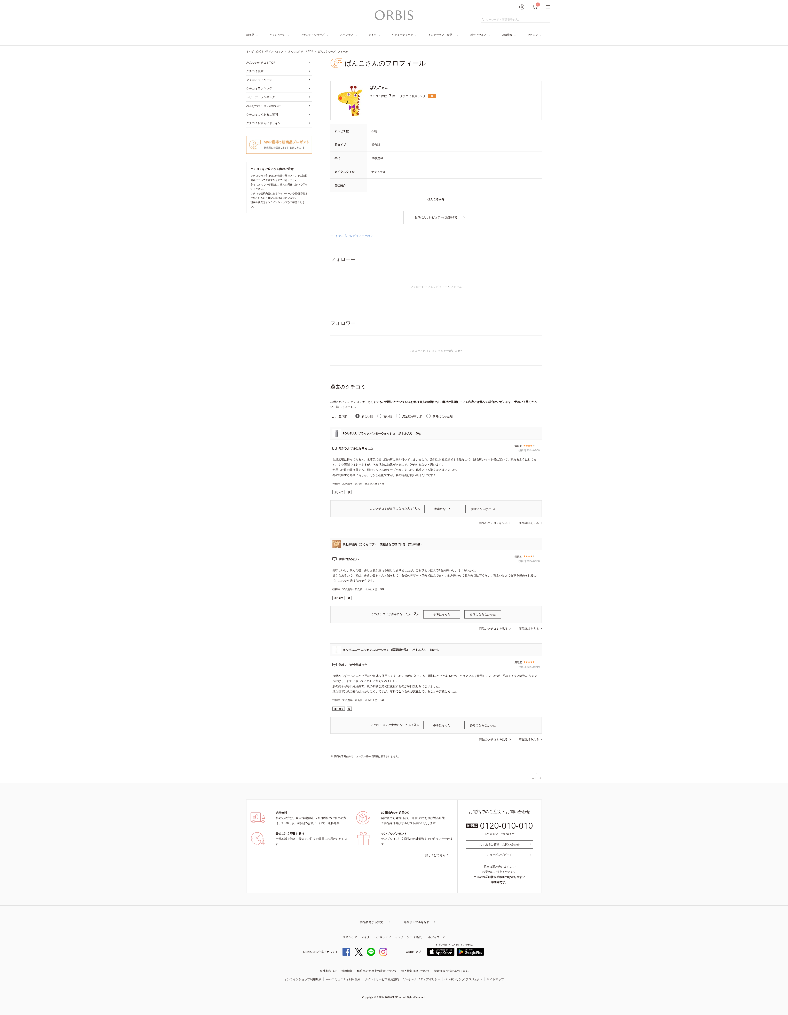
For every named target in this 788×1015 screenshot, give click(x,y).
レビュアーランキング (260, 97)
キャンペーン (277, 35)
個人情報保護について (415, 971)
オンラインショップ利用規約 (303, 979)
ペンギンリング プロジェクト (463, 979)
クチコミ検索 (254, 71)
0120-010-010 (506, 825)
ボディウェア (478, 35)
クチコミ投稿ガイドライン (263, 123)
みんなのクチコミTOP (260, 62)
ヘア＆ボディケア (402, 35)
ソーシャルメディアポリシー (421, 979)
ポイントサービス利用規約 (381, 979)
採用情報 (347, 971)
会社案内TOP (328, 971)
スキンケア (346, 35)
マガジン (532, 35)
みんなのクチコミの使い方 (263, 106)
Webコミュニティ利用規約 (343, 979)
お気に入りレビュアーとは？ (354, 236)
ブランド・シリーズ (313, 35)
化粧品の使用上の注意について (377, 971)
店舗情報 (507, 35)
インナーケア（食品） (441, 35)
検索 (484, 19)
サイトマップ (495, 979)
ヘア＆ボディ (382, 937)
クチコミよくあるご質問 (262, 114)
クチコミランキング (259, 88)
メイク (373, 35)
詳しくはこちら (346, 407)
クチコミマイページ (259, 80)
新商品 (250, 35)
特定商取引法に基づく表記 (451, 971)
